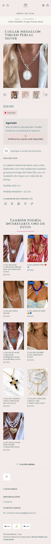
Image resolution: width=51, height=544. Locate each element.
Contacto (7, 502)
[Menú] (3, 5)
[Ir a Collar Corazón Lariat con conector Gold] (37, 382)
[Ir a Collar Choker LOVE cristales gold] (37, 336)
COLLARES (28, 19)
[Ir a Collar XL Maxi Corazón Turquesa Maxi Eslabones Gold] (13, 336)
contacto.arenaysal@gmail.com (21, 513)
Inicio (17, 19)
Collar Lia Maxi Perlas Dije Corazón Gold (11, 444)
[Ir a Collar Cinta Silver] (13, 294)
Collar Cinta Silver (10, 312)
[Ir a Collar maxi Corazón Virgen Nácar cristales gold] (13, 248)
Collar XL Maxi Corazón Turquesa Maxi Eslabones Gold (11, 356)
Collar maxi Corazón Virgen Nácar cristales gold (12, 268)
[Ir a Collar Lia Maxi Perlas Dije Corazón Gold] (13, 426)
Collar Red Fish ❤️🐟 (37, 266)
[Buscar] (7, 5)
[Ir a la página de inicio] (25, 5)
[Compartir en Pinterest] (25, 203)
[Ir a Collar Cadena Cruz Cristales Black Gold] (13, 382)
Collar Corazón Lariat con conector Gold (36, 400)
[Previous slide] (5, 95)
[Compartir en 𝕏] (12, 203)
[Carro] (47, 5)
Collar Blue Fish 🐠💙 (36, 312)
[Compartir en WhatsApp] (18, 203)
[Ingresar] (43, 5)
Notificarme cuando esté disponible (25, 139)
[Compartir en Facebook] (5, 203)
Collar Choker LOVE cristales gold (35, 354)
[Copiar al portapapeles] (32, 203)
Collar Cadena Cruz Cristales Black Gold (11, 400)
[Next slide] (46, 95)
